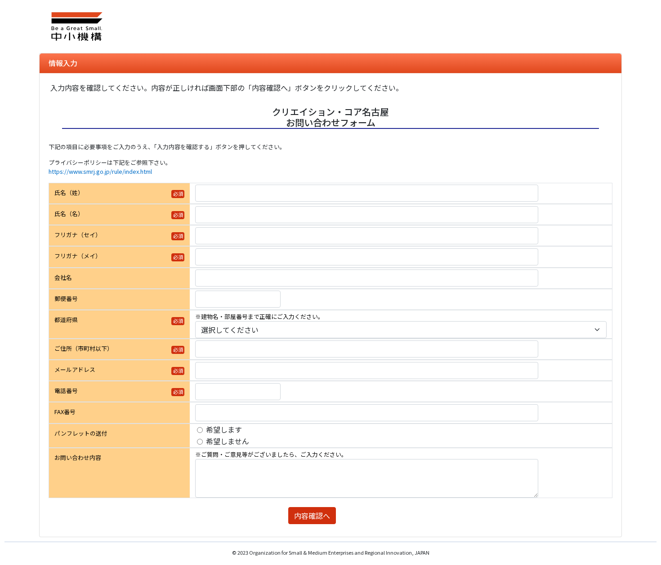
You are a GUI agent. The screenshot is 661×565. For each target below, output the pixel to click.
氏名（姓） (69, 192)
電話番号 (66, 390)
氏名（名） (69, 213)
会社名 (63, 277)
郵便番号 (66, 298)
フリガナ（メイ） (77, 256)
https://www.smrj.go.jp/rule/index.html (100, 171)
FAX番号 (65, 411)
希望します (224, 429)
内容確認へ (312, 515)
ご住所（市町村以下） (83, 348)
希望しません (227, 441)
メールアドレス (74, 369)
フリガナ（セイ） (77, 234)
